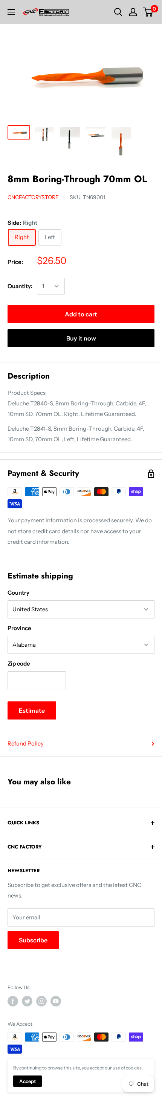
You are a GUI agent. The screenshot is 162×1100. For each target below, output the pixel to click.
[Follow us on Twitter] (27, 1001)
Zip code (19, 663)
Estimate (32, 710)
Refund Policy (26, 743)
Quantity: (20, 286)
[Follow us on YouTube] (55, 1001)
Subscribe (33, 940)
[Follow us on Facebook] (13, 1001)
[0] (148, 12)
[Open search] (118, 12)
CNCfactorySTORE (33, 197)
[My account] (133, 12)
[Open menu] (11, 12)
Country (18, 592)
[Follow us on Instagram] (41, 1001)
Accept (27, 1081)
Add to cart (81, 314)
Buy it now (81, 338)
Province (19, 628)
